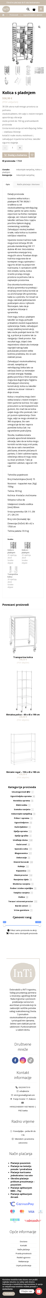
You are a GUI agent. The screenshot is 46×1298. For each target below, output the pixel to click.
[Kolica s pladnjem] (13, 545)
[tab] (7, 184)
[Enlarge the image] (39, 27)
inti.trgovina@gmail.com (24, 1095)
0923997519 (24, 1087)
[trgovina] (6, 9)
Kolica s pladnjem (11, 551)
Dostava (23, 1241)
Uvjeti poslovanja (23, 1265)
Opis (8, 184)
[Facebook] (15, 1060)
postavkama (7, 1289)
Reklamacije (23, 1261)
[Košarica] (34, 9)
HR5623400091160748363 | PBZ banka (23, 1108)
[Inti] (3, 15)
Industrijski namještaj (25, 175)
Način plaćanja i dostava (28, 184)
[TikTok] (30, 1060)
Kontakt (23, 1245)
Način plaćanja (23, 1249)
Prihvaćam (8, 1294)
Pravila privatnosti (23, 1253)
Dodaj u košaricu (17, 155)
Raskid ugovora (23, 1257)
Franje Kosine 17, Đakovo (24, 1099)
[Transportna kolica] (13, 569)
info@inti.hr (24, 1091)
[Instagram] (23, 1060)
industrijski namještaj (25, 169)
